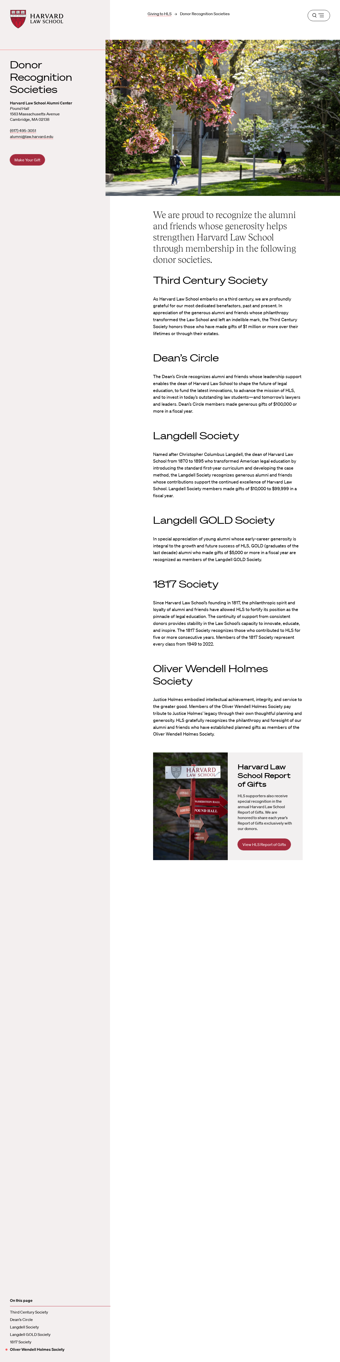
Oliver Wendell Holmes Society (37, 1349)
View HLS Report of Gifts (264, 844)
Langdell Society (24, 1326)
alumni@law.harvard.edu (31, 136)
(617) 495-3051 (23, 130)
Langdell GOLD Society (30, 1334)
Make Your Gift (27, 159)
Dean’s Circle (21, 1319)
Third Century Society (29, 1312)
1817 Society (20, 1341)
